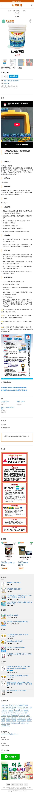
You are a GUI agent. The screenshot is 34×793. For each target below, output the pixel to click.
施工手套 (25, 713)
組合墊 (14, 720)
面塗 (8, 725)
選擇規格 (21, 568)
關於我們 (8, 787)
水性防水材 (9, 80)
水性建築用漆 (15, 715)
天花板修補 (10, 710)
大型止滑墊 (4, 710)
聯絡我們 (13, 787)
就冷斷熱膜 (6, 83)
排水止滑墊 (13, 713)
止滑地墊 (4, 715)
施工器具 (19, 713)
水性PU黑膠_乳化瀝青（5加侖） (8, 563)
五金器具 (15, 705)
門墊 (27, 723)
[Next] (30, 38)
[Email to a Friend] (11, 86)
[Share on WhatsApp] (2, 86)
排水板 (7, 713)
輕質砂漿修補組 (15, 723)
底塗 (22, 710)
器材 (27, 708)
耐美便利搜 (11, 788)
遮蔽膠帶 (23, 723)
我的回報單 (23, 787)
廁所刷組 (26, 710)
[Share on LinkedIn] (17, 86)
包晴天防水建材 (21, 708)
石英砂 (24, 718)
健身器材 (21, 705)
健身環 (26, 705)
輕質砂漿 (8, 723)
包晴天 (24, 11)
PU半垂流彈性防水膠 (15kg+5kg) (23, 563)
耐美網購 (17, 5)
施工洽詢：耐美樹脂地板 (20, 788)
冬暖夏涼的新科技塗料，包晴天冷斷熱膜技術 (13, 387)
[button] (2, 5)
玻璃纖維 (8, 718)
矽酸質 (3, 720)
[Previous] (3, 38)
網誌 (4, 787)
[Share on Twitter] (8, 86)
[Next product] (15, 13)
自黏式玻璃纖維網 (21, 720)
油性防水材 (22, 715)
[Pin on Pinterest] (14, 86)
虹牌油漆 (29, 720)
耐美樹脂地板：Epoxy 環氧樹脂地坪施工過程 (14, 390)
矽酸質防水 (8, 720)
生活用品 (19, 718)
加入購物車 (13, 76)
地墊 (31, 708)
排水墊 (3, 713)
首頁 (9, 11)
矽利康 (29, 718)
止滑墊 (8, 715)
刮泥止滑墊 (8, 708)
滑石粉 (27, 715)
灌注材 (3, 718)
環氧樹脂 (14, 718)
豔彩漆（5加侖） (21, 401)
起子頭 (3, 723)
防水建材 (4, 725)
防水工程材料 (16, 11)
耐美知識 (29, 787)
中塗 (11, 705)
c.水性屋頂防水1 (5, 401)
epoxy (6, 705)
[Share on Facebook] (5, 86)
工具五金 (17, 710)
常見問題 (18, 787)
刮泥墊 (3, 708)
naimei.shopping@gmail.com (9, 734)
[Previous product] (18, 13)
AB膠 (3, 705)
